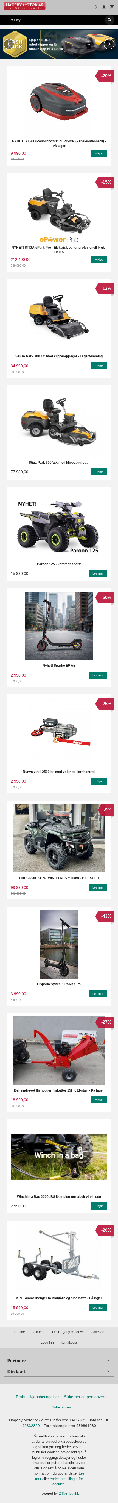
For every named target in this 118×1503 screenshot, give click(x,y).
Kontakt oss (69, 1343)
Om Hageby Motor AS (68, 1332)
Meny (15, 20)
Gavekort (97, 1332)
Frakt (20, 1397)
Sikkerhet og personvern (85, 1397)
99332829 (31, 1425)
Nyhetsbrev (61, 1407)
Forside (19, 1332)
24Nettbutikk (69, 1493)
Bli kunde (39, 1332)
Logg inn (47, 1343)
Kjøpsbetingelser (44, 1397)
